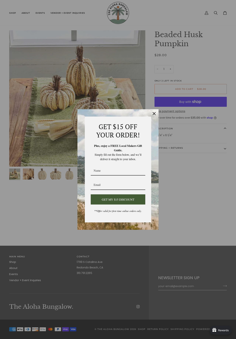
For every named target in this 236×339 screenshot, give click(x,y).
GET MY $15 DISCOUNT (118, 199)
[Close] (154, 113)
